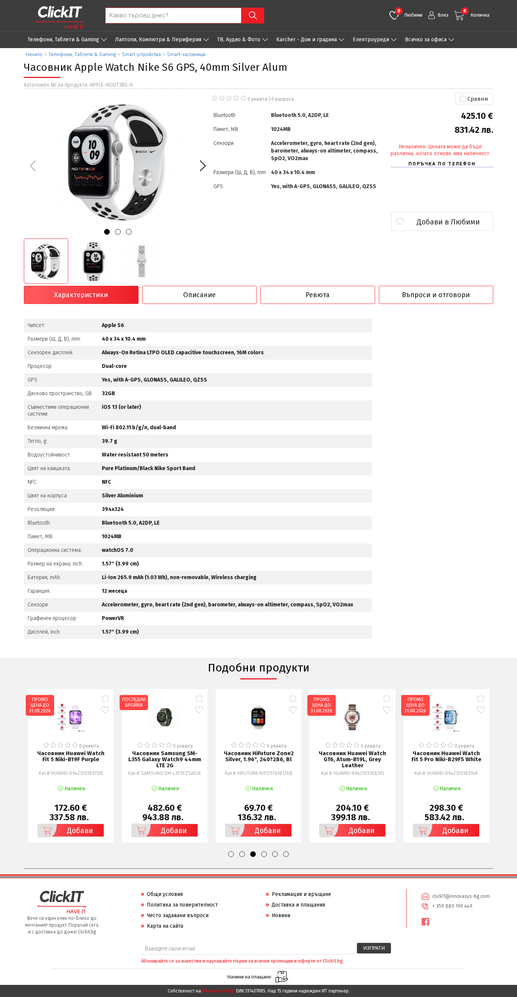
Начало (34, 54)
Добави (80, 830)
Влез (443, 15)
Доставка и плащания (298, 905)
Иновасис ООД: (218, 991)
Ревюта (317, 295)
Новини (281, 915)
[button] (203, 165)
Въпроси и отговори (436, 295)
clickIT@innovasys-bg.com (461, 896)
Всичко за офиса (426, 39)
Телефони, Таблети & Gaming (63, 39)
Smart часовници (186, 54)
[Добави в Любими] (105, 709)
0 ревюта (257, 99)
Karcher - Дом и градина (306, 39)
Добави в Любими (448, 221)
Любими (409, 13)
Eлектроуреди (371, 39)
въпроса (282, 99)
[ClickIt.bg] (60, 17)
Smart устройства (141, 54)
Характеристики (81, 295)
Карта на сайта (165, 926)
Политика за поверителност (182, 905)
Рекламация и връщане (301, 894)
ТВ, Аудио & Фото (238, 39)
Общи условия (165, 894)
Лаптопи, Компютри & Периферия (158, 39)
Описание (199, 295)
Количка (476, 13)
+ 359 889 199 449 (452, 906)
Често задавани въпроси (178, 915)
